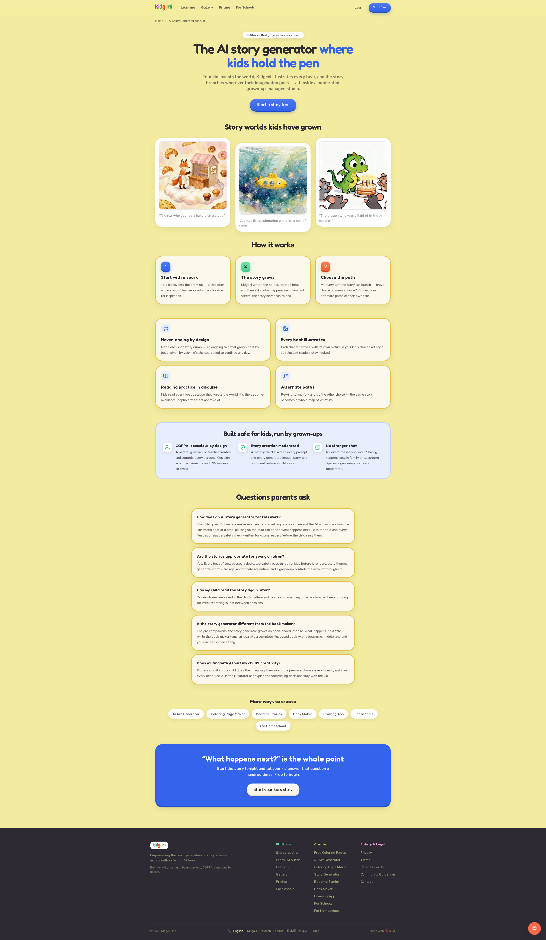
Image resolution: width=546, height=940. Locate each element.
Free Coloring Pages (330, 852)
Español (278, 931)
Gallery (207, 7)
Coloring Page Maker (228, 714)
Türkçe (314, 931)
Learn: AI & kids (288, 860)
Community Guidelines (378, 874)
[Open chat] (534, 928)
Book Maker (302, 714)
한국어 (302, 931)
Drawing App (333, 714)
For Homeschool (273, 726)
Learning (188, 7)
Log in (359, 7)
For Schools (245, 7)
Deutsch (265, 931)
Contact (366, 881)
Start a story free (273, 104)
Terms (365, 860)
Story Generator (326, 874)
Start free (379, 7)
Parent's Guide (372, 867)
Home (159, 21)
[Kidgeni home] (163, 7)
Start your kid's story (273, 789)
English (238, 931)
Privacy (366, 852)
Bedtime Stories (269, 714)
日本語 (291, 931)
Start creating (287, 852)
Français (251, 931)
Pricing (224, 7)
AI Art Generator (186, 714)
